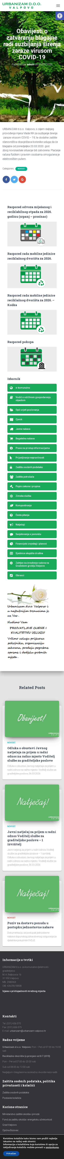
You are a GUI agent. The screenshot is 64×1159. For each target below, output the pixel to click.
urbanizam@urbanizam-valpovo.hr (28, 1031)
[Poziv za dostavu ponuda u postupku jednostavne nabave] (32, 893)
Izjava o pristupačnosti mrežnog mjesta (23, 991)
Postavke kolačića (11, 1098)
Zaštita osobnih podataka (15, 1092)
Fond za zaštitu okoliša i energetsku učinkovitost (27, 1119)
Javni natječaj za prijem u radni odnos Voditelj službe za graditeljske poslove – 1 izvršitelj (31, 838)
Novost (21, 169)
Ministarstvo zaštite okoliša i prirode (20, 1114)
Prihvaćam (11, 1153)
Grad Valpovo (9, 1125)
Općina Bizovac (10, 1130)
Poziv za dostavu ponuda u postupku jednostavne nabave (30, 925)
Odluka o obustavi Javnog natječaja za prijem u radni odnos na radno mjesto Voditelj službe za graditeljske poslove (31, 754)
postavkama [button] (52, 1147)
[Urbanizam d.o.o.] (22, 6)
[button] (59, 16)
